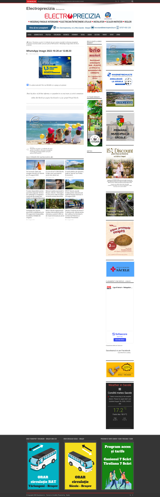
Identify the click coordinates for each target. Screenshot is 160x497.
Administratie (38, 35)
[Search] (132, 1)
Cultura (97, 35)
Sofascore (119, 345)
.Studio (68, 495)
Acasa (29, 35)
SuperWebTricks (122, 352)
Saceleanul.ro (41, 495)
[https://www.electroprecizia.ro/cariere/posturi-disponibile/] (120, 99)
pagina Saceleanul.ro (52, 97)
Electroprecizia (40, 8)
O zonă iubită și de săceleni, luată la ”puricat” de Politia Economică (74, 173)
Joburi (90, 35)
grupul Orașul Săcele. (71, 97)
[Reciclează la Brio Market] (94, 69)
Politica (48, 35)
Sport (112, 35)
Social (83, 35)
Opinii (118, 35)
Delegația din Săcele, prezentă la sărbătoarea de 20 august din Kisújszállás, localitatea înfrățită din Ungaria (35, 214)
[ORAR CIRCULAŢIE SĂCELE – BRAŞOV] (80, 466)
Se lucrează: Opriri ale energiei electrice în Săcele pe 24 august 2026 (35, 173)
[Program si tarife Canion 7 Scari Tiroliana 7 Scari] (117, 466)
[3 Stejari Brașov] (94, 123)
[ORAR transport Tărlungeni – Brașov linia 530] (42, 466)
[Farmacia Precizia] (55, 129)
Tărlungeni (57, 35)
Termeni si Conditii (51, 495)
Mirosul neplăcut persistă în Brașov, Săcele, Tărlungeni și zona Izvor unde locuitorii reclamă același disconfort (55, 193)
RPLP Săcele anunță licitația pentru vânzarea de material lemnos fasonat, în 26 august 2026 (74, 193)
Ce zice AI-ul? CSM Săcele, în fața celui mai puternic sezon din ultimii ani (55, 173)
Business (66, 35)
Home (30, 42)
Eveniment (75, 35)
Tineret (104, 35)
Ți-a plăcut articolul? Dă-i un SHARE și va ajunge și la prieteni (47, 85)
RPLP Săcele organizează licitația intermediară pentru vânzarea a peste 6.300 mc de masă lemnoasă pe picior (55, 213)
